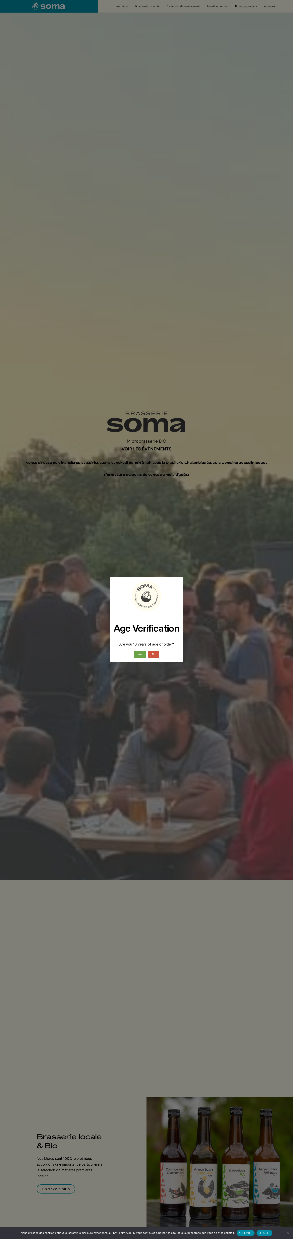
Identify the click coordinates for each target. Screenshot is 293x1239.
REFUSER (264, 1232)
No (153, 654)
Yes (140, 654)
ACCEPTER (246, 1232)
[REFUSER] (288, 1233)
